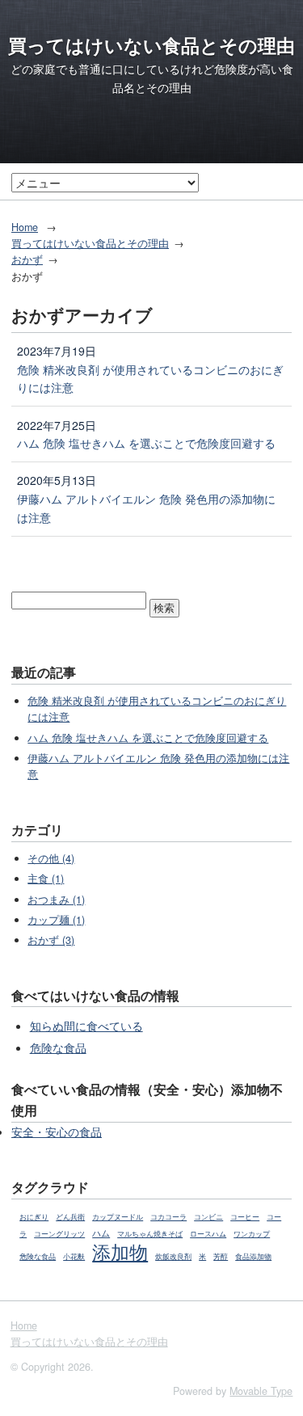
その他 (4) (50, 858)
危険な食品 (58, 1047)
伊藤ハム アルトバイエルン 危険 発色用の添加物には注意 (146, 508)
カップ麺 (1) (56, 919)
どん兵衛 (70, 1217)
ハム (101, 1232)
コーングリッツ (59, 1233)
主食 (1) (45, 878)
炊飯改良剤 (173, 1256)
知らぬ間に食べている (86, 1026)
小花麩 (74, 1256)
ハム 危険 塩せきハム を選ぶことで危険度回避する (146, 443)
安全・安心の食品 (56, 1131)
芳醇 (220, 1256)
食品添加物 (253, 1256)
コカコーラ (168, 1217)
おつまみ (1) (56, 899)
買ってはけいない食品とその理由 (151, 45)
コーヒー (244, 1217)
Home (24, 227)
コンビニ (208, 1217)
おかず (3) (50, 940)
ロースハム (208, 1233)
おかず (27, 259)
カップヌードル (117, 1217)
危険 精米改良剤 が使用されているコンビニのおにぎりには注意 (150, 378)
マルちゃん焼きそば (150, 1233)
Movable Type (260, 1391)
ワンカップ (252, 1233)
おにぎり (33, 1217)
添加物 (120, 1251)
